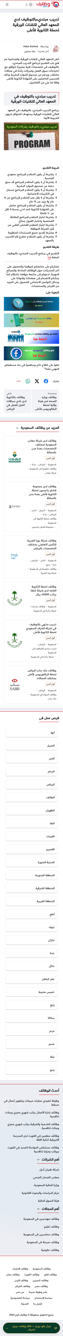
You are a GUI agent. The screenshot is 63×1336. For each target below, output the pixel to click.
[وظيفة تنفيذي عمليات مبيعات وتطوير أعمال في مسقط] (31, 1103)
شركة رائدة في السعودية (45, 610)
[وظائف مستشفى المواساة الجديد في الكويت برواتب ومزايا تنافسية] (31, 1149)
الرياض (41, 464)
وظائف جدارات (38, 606)
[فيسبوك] (45, 381)
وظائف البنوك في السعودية (43, 694)
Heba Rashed (30, 46)
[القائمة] (7, 4)
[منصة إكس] (36, 381)
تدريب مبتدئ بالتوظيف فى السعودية (44, 650)
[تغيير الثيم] (29, 4)
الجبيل (42, 510)
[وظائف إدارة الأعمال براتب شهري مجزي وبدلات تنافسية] (31, 1114)
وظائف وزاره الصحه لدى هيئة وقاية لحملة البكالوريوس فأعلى (46, 402)
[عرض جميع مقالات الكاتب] (55, 49)
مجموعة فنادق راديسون (43, 527)
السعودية (27, 428)
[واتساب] (27, 381)
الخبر (34, 510)
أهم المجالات (50, 1209)
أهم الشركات (50, 1159)
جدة (34, 464)
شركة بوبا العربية (48, 573)
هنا (49, 257)
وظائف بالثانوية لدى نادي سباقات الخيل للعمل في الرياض (16, 402)
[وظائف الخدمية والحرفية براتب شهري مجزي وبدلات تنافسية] (31, 1126)
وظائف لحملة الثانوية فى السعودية (44, 520)
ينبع (48, 564)
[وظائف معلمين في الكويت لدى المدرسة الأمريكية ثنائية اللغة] (31, 1138)
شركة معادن (50, 473)
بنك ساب (52, 698)
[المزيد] (18, 381)
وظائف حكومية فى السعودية (43, 468)
